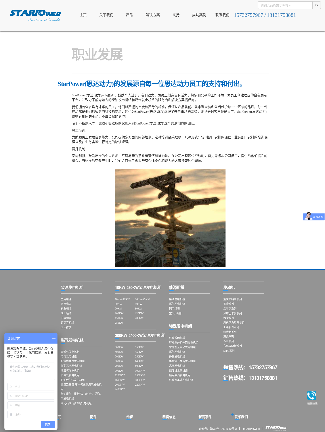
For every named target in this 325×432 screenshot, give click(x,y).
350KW (139, 347)
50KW (118, 308)
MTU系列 (229, 350)
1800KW (140, 380)
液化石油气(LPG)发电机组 (76, 403)
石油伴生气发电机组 (73, 380)
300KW (119, 347)
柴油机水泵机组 (178, 370)
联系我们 (241, 417)
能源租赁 (176, 287)
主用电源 (66, 299)
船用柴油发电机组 (179, 375)
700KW (119, 365)
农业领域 (66, 308)
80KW (138, 308)
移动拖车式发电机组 (181, 380)
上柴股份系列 (231, 327)
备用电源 (66, 304)
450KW (139, 352)
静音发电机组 (177, 356)
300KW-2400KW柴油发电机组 (140, 335)
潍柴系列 (228, 318)
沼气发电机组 (69, 356)
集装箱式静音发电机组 (182, 361)
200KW (139, 318)
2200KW (140, 384)
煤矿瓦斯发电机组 (71, 365)
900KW (119, 370)
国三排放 (66, 327)
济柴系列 (228, 336)
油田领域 (66, 313)
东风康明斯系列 (232, 346)
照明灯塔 (174, 308)
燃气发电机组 (72, 340)
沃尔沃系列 (230, 308)
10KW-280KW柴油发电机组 (138, 287)
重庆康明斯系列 (232, 299)
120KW (139, 313)
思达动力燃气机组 (234, 322)
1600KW (120, 380)
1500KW (140, 375)
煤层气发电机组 (70, 370)
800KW (139, 365)
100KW (119, 313)
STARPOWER (251, 428)
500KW (119, 356)
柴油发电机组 (72, 287)
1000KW (140, 370)
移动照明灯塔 (177, 338)
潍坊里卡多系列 (232, 313)
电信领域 (66, 318)
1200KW (120, 375)
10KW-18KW (122, 299)
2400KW (120, 389)
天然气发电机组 (70, 352)
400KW (119, 352)
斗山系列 (228, 341)
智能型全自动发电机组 (182, 347)
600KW (119, 361)
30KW (118, 304)
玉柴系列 (228, 304)
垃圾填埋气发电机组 (73, 361)
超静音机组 (67, 322)
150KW (119, 318)
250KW (119, 322)
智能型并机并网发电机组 (183, 342)
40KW (138, 304)
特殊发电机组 (180, 326)
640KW (139, 361)
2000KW (120, 384)
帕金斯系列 (230, 332)
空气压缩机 (175, 313)
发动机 (229, 287)
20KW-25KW (142, 299)
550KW (139, 356)
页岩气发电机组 (70, 375)
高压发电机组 (177, 365)
